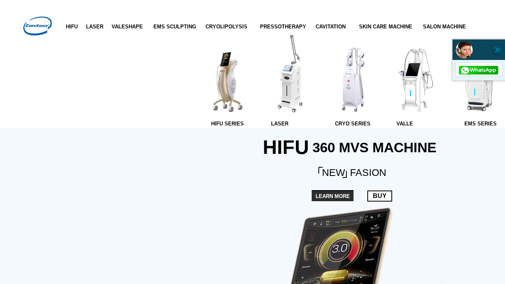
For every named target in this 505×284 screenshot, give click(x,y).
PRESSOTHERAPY (283, 27)
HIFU (72, 27)
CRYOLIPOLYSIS (226, 27)
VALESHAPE (127, 27)
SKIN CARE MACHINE (385, 27)
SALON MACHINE (444, 27)
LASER (94, 27)
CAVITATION (331, 27)
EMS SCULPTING (174, 27)
